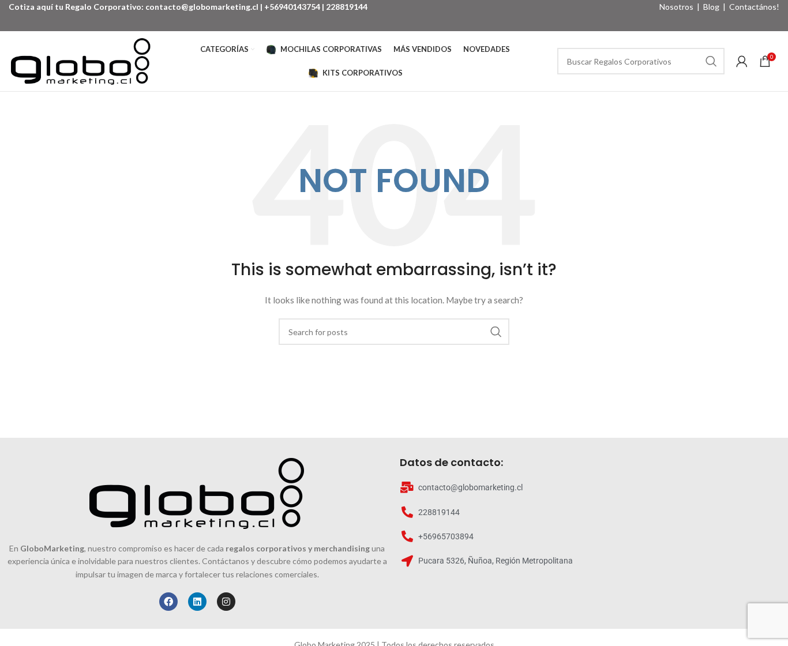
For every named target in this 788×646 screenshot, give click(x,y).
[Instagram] (226, 601)
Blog (711, 7)
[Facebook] (168, 601)
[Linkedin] (197, 601)
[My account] (741, 61)
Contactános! (754, 7)
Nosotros (676, 7)
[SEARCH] (711, 61)
